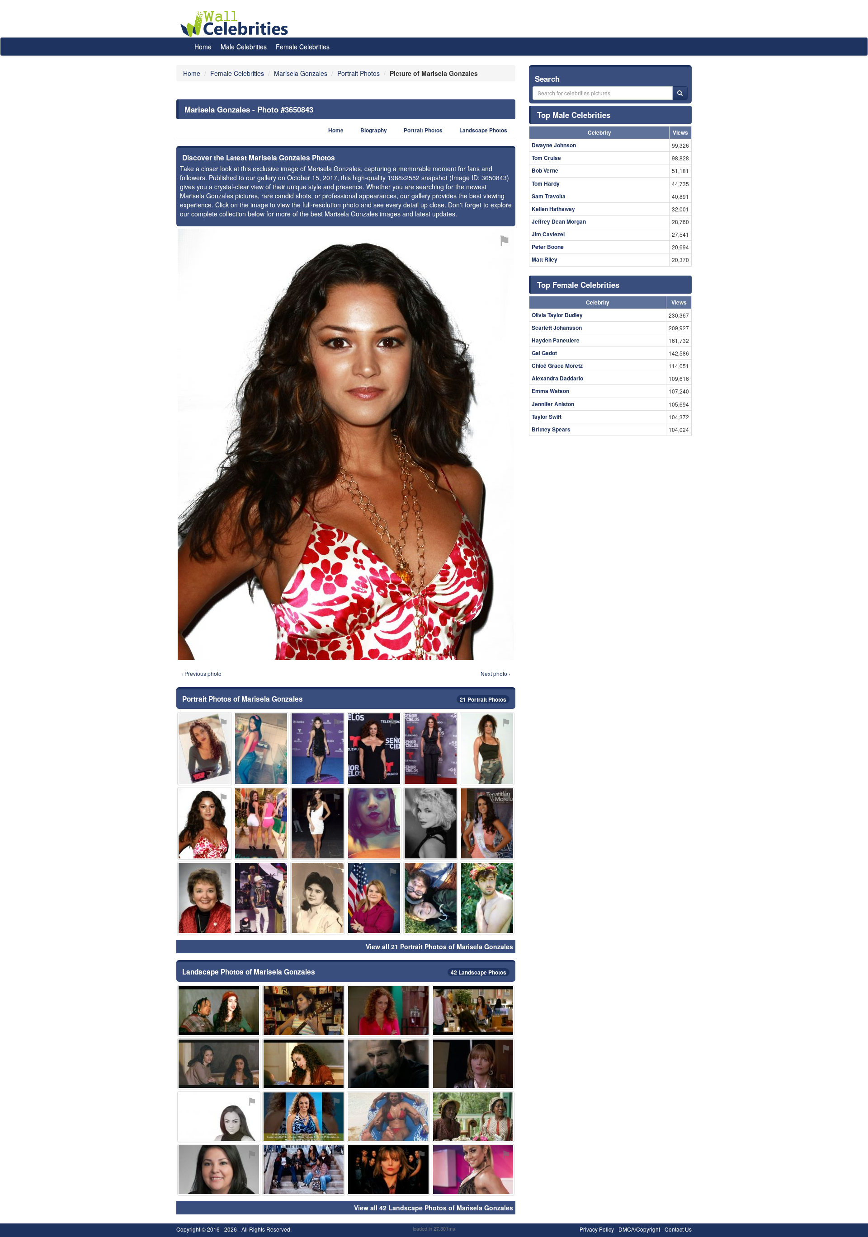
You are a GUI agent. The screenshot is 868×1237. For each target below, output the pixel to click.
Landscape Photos (483, 130)
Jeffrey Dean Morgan (559, 221)
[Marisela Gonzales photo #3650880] (388, 1063)
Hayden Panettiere (556, 340)
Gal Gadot (544, 353)
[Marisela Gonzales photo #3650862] (317, 823)
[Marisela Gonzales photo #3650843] (204, 823)
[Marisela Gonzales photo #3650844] (303, 1169)
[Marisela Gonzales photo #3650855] (261, 823)
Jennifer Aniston (553, 404)
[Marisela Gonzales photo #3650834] (218, 1063)
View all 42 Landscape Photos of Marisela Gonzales (433, 1207)
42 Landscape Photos (478, 972)
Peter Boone (548, 247)
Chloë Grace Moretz (557, 365)
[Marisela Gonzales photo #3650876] (430, 823)
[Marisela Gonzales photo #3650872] (388, 1116)
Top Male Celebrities (573, 114)
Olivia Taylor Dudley (557, 315)
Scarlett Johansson (557, 327)
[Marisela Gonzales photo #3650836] (303, 1063)
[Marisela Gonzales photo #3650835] (204, 748)
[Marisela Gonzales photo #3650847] (388, 1169)
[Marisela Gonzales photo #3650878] (473, 1169)
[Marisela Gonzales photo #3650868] (473, 1116)
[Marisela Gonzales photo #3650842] (473, 1010)
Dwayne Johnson (554, 145)
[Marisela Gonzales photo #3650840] (204, 898)
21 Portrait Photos (483, 699)
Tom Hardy (546, 183)
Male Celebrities (244, 46)
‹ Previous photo (201, 673)
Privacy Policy (597, 1229)
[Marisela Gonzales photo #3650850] (430, 898)
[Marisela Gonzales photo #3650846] (261, 748)
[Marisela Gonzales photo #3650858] (317, 898)
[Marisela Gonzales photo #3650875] (374, 898)
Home (203, 46)
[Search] (680, 93)
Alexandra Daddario (557, 378)
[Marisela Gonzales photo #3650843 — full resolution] (345, 444)
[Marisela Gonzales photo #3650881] (487, 898)
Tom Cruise (546, 158)
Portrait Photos (423, 130)
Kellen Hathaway (553, 209)
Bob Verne (545, 170)
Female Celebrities (303, 46)
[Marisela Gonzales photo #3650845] (374, 823)
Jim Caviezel (548, 234)
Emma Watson (550, 391)
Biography (373, 130)
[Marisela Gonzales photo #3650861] (430, 748)
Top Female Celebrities (578, 284)
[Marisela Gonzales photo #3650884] (261, 898)
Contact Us (678, 1229)
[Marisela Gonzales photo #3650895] (487, 823)
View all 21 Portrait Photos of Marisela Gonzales (439, 946)
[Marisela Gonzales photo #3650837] (218, 1010)
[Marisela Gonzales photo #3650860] (218, 1169)
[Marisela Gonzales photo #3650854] (487, 748)
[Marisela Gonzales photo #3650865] (388, 1010)
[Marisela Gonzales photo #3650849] (303, 1116)
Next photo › (495, 673)
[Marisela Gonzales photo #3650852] (473, 1063)
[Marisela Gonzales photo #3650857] (303, 1010)
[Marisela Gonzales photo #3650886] (317, 748)
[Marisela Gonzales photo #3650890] (374, 748)
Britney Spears (551, 429)
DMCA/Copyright (639, 1229)
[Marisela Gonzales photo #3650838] (218, 1116)
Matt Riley (544, 259)
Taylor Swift (546, 416)
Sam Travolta (549, 196)
